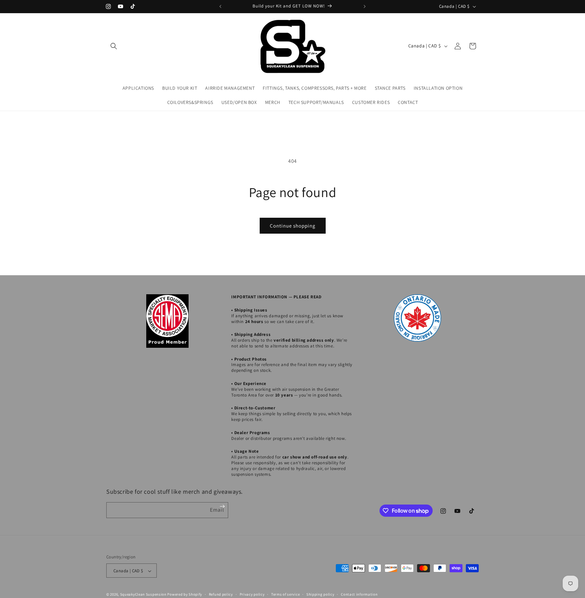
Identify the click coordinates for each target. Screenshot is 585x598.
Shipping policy (320, 594)
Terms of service (285, 594)
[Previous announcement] (220, 6)
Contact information (359, 594)
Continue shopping (293, 225)
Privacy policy (252, 594)
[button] (113, 46)
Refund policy (221, 594)
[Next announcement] (364, 6)
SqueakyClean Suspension (144, 594)
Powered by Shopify (184, 594)
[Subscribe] (222, 506)
